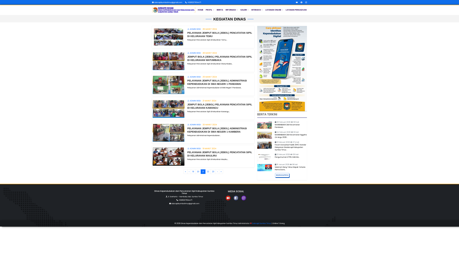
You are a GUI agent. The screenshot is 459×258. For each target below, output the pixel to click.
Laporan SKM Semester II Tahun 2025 (206, 79)
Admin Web (195, 29)
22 (208, 171)
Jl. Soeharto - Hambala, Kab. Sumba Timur (185, 196)
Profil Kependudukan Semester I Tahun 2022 (183, 52)
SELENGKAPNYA (282, 175)
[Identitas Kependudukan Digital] (282, 68)
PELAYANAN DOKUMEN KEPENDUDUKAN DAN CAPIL (200, 63)
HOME (200, 9)
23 (213, 171)
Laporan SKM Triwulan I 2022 (202, 68)
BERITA (220, 9)
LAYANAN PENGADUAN (296, 9)
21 (203, 171)
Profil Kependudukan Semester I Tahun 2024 (183, 58)
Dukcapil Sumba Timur (261, 223)
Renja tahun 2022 (193, 47)
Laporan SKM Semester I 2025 (203, 74)
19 (193, 171)
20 (198, 171)
